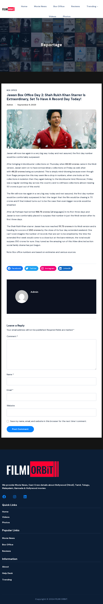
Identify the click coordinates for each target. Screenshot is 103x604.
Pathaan (19, 211)
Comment (12, 336)
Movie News (8, 538)
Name (10, 374)
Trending (91, 6)
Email (10, 390)
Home (5, 511)
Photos (6, 522)
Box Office (12, 90)
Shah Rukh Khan (18, 226)
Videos (6, 517)
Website (11, 405)
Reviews (6, 551)
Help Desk (7, 573)
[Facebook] (4, 497)
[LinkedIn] (25, 497)
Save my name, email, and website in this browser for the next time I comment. (48, 421)
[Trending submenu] (97, 6)
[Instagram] (15, 497)
